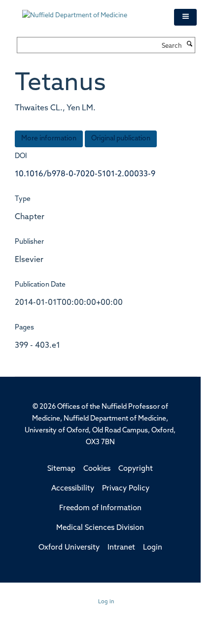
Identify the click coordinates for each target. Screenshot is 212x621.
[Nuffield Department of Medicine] (90, 11)
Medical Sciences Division (100, 528)
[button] (185, 17)
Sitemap (61, 469)
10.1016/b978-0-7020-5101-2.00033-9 (85, 174)
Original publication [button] (120, 138)
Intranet (121, 548)
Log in (106, 602)
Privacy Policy (125, 488)
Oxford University (69, 548)
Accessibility (72, 488)
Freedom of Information (100, 508)
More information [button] (48, 138)
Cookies (96, 469)
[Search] (189, 44)
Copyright (135, 469)
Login (152, 548)
